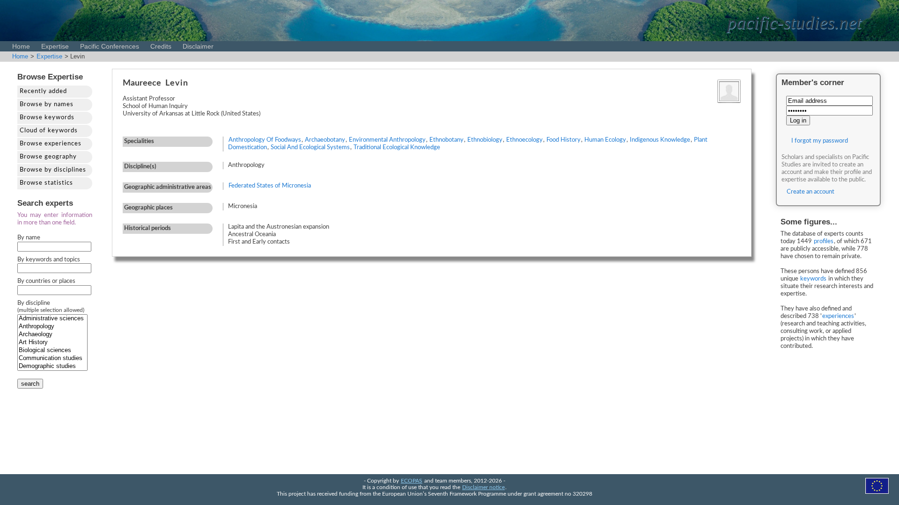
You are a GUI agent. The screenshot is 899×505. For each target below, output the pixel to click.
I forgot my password (819, 141)
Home (21, 46)
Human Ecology (605, 140)
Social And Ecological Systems (310, 147)
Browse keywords (47, 118)
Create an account (810, 192)
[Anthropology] (52, 327)
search (30, 383)
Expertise (55, 46)
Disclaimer (198, 46)
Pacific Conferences (109, 46)
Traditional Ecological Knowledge (397, 147)
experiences (838, 316)
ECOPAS (411, 480)
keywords (813, 279)
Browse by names (47, 104)
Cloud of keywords (49, 131)
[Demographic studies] (52, 366)
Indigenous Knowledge (660, 140)
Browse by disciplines (53, 170)
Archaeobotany (325, 140)
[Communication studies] (52, 358)
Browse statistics (46, 183)
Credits (160, 46)
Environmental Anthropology (387, 140)
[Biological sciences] (52, 350)
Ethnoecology (524, 140)
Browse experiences (50, 144)
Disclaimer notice (483, 487)
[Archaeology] (52, 335)
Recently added (43, 91)
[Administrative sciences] (52, 319)
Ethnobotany (446, 140)
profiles (823, 241)
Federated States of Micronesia (269, 186)
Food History (563, 140)
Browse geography (48, 157)
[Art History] (52, 342)
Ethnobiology (484, 140)
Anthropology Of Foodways (264, 140)
